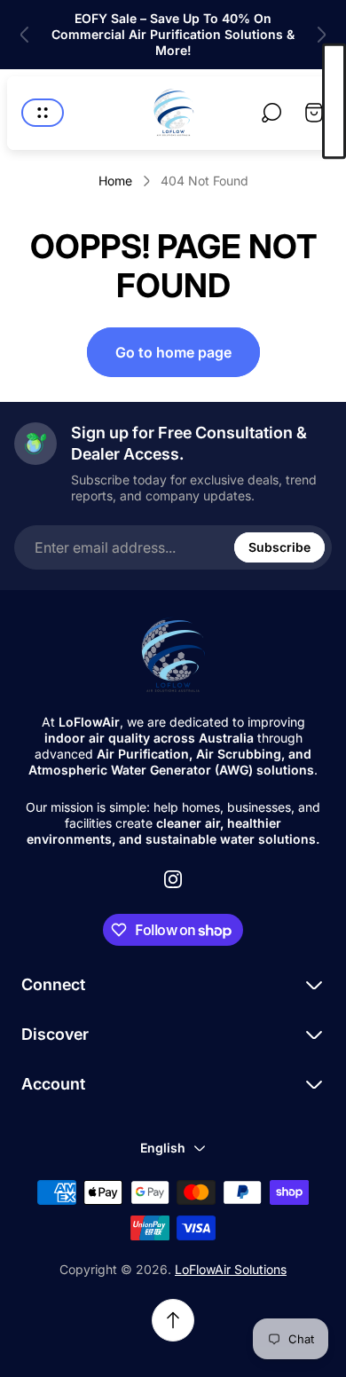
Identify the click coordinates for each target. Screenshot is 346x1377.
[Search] (271, 112)
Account (53, 1083)
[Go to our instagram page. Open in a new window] (173, 879)
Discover (55, 1034)
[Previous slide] (24, 34)
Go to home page (173, 352)
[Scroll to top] (173, 1320)
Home (115, 180)
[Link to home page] (173, 655)
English (162, 1147)
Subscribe (279, 547)
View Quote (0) (334, 101)
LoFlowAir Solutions (231, 1269)
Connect (53, 984)
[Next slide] (321, 34)
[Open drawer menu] (42, 112)
